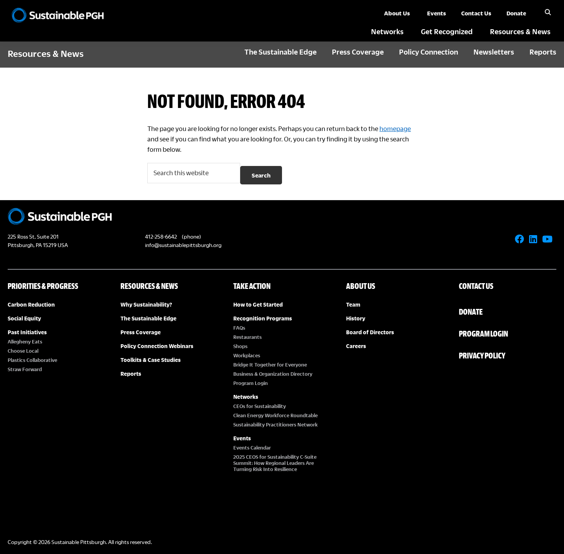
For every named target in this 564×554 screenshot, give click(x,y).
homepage (395, 128)
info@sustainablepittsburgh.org (183, 245)
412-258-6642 (161, 236)
